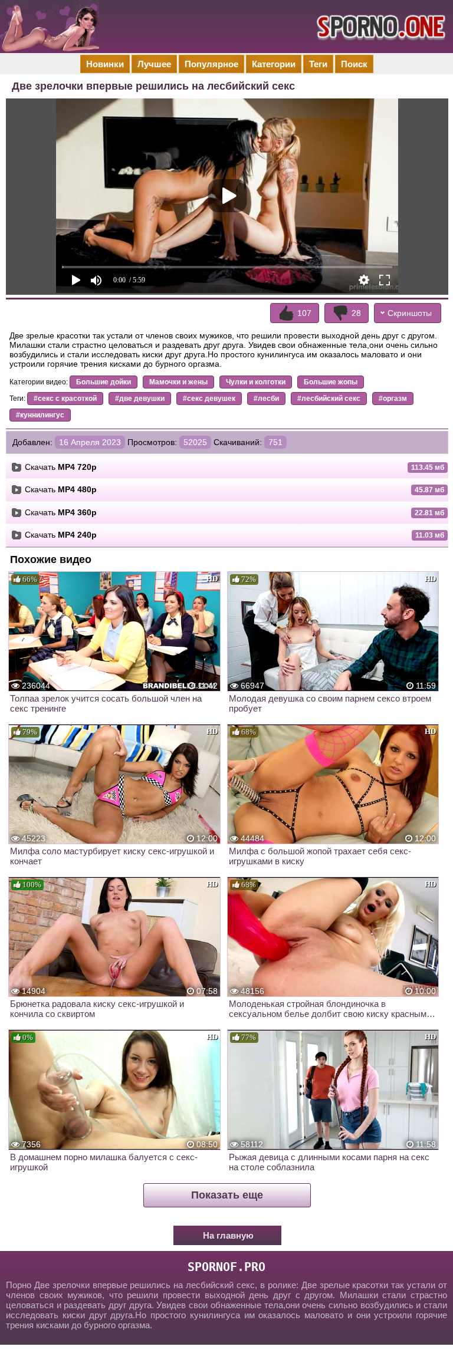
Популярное (211, 64)
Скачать (61, 467)
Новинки (105, 64)
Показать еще (227, 1195)
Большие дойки (103, 382)
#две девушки (140, 398)
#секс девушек (209, 398)
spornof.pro (226, 1267)
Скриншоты (410, 313)
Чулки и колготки (255, 382)
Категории (274, 64)
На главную (228, 1235)
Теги (318, 64)
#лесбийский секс (328, 398)
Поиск (354, 64)
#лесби (266, 398)
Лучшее (154, 64)
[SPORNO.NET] (379, 26)
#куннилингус (40, 415)
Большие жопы (330, 382)
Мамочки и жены (178, 382)
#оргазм (393, 398)
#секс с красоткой (65, 398)
